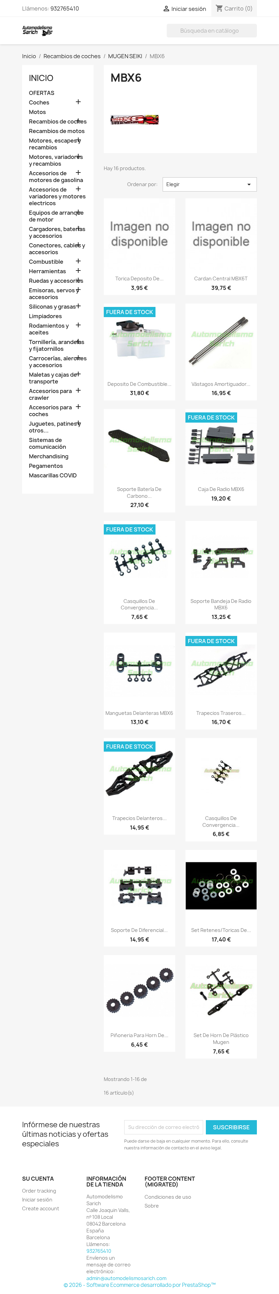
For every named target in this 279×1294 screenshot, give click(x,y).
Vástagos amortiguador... (221, 384)
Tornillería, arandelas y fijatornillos (56, 346)
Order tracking (39, 1190)
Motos (37, 112)
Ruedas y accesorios (56, 280)
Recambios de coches (58, 121)
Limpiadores (45, 316)
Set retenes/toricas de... (221, 930)
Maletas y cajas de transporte (53, 378)
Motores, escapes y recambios (55, 144)
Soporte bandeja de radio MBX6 (221, 604)
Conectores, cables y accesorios (57, 249)
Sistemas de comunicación (47, 444)
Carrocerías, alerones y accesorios (58, 362)
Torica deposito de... (139, 278)
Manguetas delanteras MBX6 (139, 713)
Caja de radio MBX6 (221, 489)
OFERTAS (41, 93)
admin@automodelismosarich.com (126, 1278)
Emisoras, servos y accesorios (54, 294)
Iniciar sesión (37, 1199)
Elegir (209, 184)
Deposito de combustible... (139, 384)
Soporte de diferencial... (139, 930)
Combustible (46, 261)
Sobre (152, 1205)
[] (254, 35)
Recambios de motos (57, 131)
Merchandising (48, 456)
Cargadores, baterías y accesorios (57, 233)
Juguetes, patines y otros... (55, 427)
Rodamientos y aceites (49, 329)
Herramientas (47, 271)
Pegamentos (46, 466)
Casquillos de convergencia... (139, 604)
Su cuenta (38, 1178)
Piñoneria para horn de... (139, 1035)
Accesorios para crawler (50, 395)
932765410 (64, 8)
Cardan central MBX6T (221, 278)
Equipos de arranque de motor (56, 216)
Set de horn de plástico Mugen (221, 1038)
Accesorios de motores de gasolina (56, 177)
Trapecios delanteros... (139, 818)
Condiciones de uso (168, 1197)
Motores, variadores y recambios (56, 160)
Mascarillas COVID (53, 475)
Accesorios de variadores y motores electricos (57, 196)
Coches (39, 102)
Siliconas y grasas (52, 306)
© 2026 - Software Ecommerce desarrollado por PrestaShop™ (140, 1285)
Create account (40, 1208)
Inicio (41, 78)
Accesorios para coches (50, 411)
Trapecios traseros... (221, 713)
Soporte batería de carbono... (139, 492)
